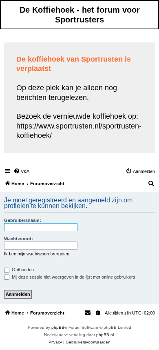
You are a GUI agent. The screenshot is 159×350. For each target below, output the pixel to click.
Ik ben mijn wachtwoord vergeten (36, 253)
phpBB (57, 327)
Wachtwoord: (18, 238)
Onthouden (22, 269)
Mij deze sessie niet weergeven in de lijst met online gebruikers (73, 277)
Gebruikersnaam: (22, 220)
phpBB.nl (105, 334)
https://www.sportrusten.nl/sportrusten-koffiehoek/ (78, 131)
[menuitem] (21, 171)
